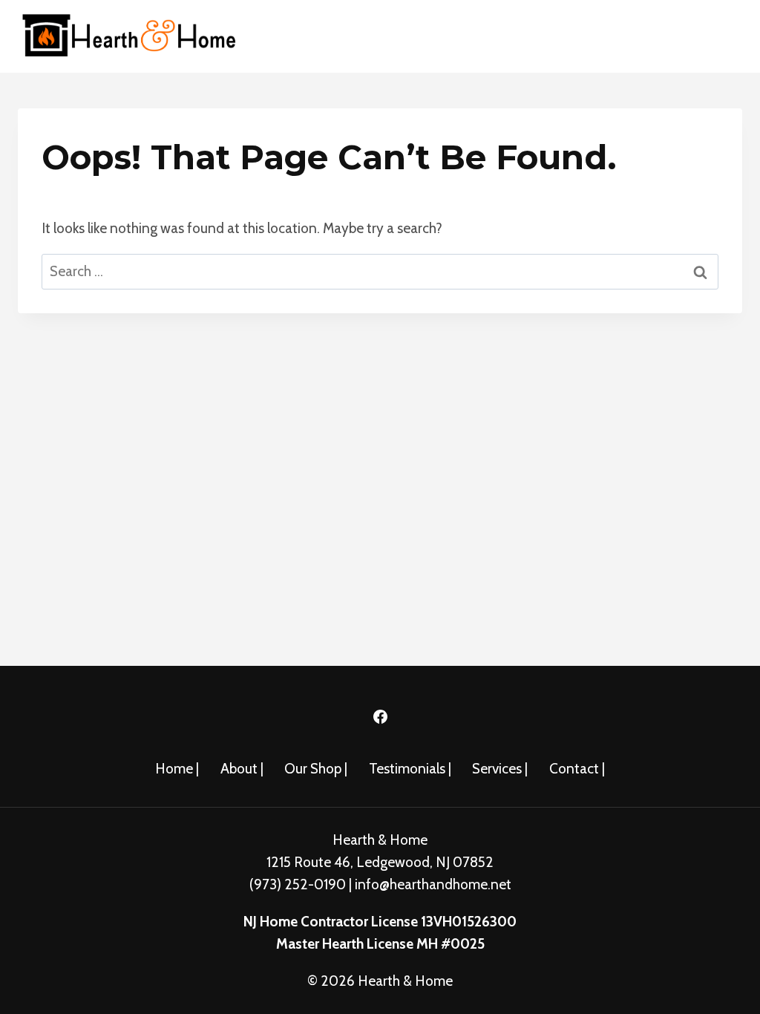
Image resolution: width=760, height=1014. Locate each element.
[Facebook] (380, 717)
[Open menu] (724, 36)
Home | (177, 768)
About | (241, 768)
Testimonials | (410, 768)
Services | (500, 768)
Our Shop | (315, 768)
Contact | (577, 768)
